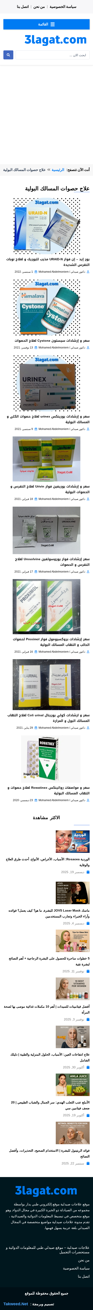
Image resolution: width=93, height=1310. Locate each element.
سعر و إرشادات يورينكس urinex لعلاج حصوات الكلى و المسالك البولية (48, 419)
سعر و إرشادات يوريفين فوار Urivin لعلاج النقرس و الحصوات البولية (50, 489)
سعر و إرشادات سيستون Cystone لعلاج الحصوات (52, 341)
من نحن (39, 7)
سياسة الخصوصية (63, 7)
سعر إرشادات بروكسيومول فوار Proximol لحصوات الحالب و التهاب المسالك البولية (51, 642)
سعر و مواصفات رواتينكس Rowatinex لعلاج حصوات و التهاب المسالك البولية (48, 790)
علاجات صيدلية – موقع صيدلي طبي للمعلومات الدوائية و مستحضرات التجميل (48, 1250)
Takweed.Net (15, 1304)
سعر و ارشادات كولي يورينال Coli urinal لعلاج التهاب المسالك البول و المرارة (48, 718)
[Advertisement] (46, 107)
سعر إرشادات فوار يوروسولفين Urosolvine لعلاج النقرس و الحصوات (52, 562)
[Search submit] (8, 54)
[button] (46, 24)
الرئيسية (58, 170)
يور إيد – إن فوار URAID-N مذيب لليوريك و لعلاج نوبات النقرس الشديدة (48, 262)
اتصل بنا (23, 7)
